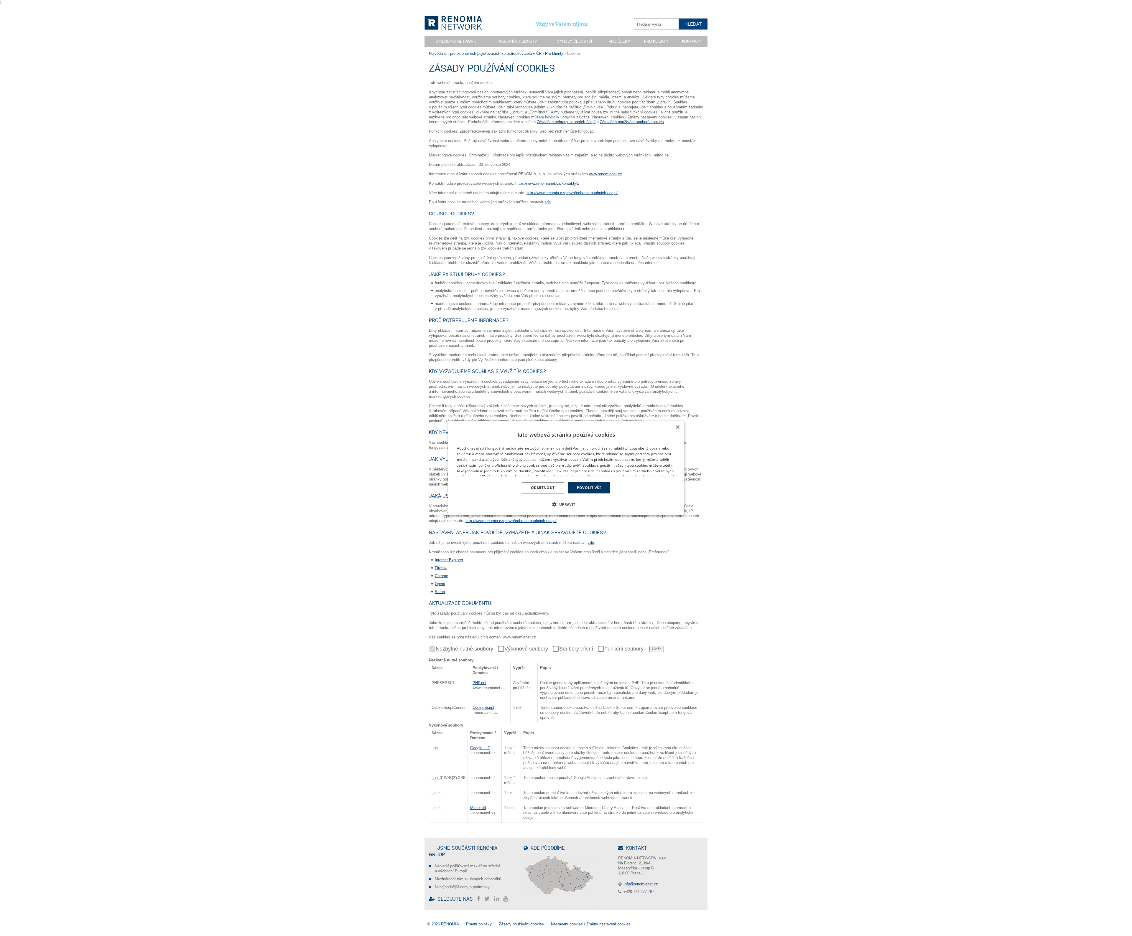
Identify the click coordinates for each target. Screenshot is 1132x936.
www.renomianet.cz (605, 174)
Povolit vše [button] (589, 487)
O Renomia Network (455, 41)
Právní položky (479, 924)
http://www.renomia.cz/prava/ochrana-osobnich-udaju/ (572, 193)
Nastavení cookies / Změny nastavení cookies (591, 924)
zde (547, 202)
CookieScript (483, 707)
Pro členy (619, 41)
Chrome (441, 576)
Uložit (657, 649)
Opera (440, 584)
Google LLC (480, 748)
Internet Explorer (449, 560)
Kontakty (691, 41)
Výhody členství (574, 41)
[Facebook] (480, 898)
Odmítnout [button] (543, 487)
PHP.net (479, 683)
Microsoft (478, 807)
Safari (440, 592)
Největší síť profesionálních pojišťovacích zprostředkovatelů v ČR (485, 53)
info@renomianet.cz (641, 884)
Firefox (441, 568)
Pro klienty (656, 41)
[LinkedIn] (498, 898)
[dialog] (566, 468)
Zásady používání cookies (521, 924)
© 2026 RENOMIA (443, 924)
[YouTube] (507, 898)
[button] (566, 504)
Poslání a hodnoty (517, 41)
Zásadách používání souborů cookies (632, 122)
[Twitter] (488, 898)
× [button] (677, 427)
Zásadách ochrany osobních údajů (566, 122)
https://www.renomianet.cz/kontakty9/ (547, 183)
